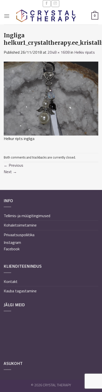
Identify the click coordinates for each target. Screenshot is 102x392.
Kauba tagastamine (20, 291)
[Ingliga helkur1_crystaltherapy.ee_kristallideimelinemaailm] (51, 98)
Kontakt (11, 281)
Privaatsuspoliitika (19, 235)
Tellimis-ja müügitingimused (27, 216)
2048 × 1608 (59, 52)
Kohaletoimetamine (20, 225)
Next (10, 172)
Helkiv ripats (84, 52)
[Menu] (7, 16)
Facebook (12, 249)
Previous (13, 165)
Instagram (12, 242)
